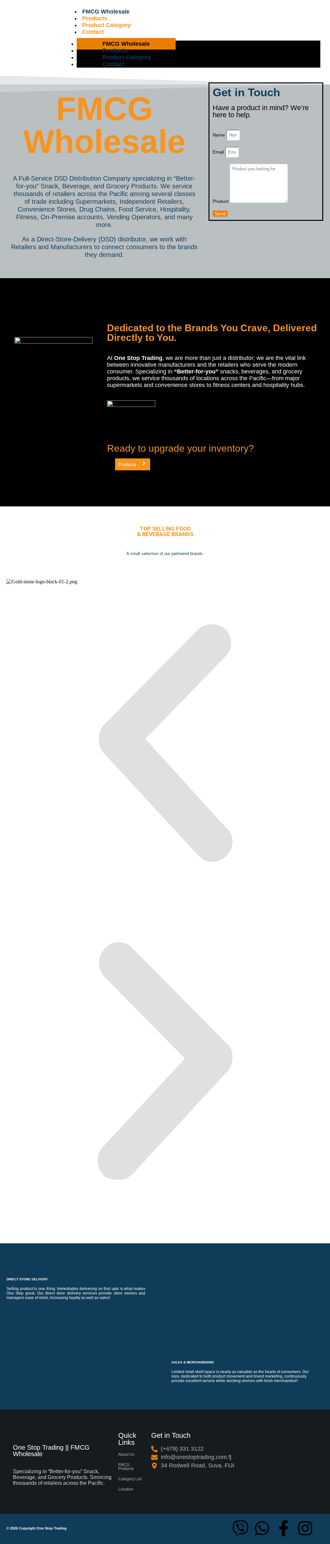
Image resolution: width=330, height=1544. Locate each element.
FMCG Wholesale (106, 11)
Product (221, 201)
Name (219, 134)
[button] (165, 744)
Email (219, 152)
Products (94, 18)
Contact (93, 32)
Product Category (106, 25)
